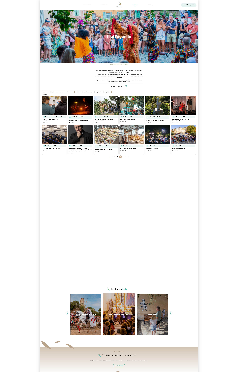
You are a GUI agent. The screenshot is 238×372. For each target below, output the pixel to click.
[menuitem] (87, 5)
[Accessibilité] (184, 5)
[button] (190, 5)
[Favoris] (187, 5)
